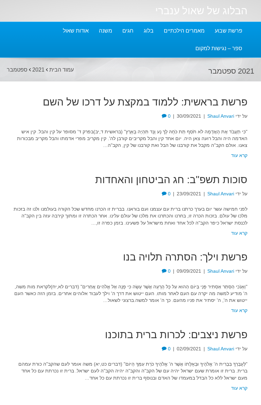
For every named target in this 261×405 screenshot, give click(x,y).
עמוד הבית (61, 69)
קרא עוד (239, 155)
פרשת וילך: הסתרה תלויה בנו (185, 257)
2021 (38, 69)
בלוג (149, 31)
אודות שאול (76, 31)
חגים (128, 31)
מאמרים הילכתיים (184, 31)
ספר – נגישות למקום (218, 48)
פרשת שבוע (228, 31)
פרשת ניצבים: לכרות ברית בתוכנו (176, 334)
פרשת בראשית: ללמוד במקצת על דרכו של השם (145, 102)
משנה (105, 31)
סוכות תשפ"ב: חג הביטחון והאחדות (171, 179)
